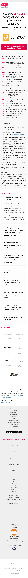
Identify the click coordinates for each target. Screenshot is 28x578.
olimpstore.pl (14, 566)
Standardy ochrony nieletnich (14, 501)
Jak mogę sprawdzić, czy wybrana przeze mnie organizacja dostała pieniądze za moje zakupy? (13, 307)
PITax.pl (19, 541)
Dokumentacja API (14, 466)
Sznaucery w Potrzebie (17, 65)
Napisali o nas (14, 477)
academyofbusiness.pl (14, 573)
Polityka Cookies (14, 509)
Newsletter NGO (14, 449)
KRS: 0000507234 (14, 527)
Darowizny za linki (14, 457)
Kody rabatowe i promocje (14, 420)
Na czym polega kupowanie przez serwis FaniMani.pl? (12, 199)
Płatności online (14, 455)
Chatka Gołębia (18, 72)
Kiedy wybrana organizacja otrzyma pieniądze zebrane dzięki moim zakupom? (13, 295)
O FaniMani (14, 481)
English (14, 553)
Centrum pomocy (14, 414)
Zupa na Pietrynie (17, 111)
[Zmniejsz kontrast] (24, 1)
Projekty (14, 485)
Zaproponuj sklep (14, 426)
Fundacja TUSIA (17, 113)
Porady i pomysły (14, 424)
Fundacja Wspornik (18, 70)
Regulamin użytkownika (14, 495)
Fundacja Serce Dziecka (20, 109)
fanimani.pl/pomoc (6, 402)
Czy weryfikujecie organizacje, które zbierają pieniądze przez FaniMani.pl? (12, 282)
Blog (14, 451)
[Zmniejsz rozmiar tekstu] (26, 1)
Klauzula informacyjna (13, 505)
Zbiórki (14, 453)
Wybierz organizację (14, 412)
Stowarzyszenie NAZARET (20, 74)
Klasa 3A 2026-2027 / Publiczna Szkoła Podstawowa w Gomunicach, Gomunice (14, 94)
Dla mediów (14, 483)
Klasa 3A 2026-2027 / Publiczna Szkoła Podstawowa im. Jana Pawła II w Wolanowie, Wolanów (15, 78)
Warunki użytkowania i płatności (13, 507)
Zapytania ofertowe (14, 489)
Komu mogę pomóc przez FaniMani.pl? (10, 271)
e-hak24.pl (19, 570)
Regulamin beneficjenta (14, 497)
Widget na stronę (14, 459)
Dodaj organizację (14, 445)
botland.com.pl (7, 568)
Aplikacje (14, 416)
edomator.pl (15, 568)
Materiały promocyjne (14, 447)
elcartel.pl (21, 568)
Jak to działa (14, 410)
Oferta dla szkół (14, 487)
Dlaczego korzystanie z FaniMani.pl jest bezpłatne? (13, 318)
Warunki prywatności (13, 503)
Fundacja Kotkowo (17, 103)
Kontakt (14, 491)
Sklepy (14, 418)
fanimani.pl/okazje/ (19, 134)
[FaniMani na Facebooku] (14, 520)
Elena (16, 97)
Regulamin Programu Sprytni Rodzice (14, 499)
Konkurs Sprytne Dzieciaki (14, 513)
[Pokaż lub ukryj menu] (25, 5)
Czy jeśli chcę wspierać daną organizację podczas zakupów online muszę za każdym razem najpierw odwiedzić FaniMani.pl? (13, 231)
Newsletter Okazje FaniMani (14, 422)
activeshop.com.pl (11, 570)
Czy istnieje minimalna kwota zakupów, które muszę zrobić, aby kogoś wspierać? (13, 245)
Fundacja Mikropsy (20, 68)
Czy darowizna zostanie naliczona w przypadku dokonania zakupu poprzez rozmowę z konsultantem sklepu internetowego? (13, 258)
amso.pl (8, 566)
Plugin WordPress (14, 461)
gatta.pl (20, 566)
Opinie (14, 479)
